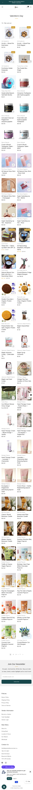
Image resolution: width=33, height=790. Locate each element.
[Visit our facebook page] (2, 762)
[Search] (30, 7)
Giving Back (5, 731)
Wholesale (4, 739)
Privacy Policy (5, 702)
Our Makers (5, 736)
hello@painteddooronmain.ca (9, 748)
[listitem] (16, 2)
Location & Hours (6, 734)
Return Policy (5, 697)
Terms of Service (6, 705)
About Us (4, 728)
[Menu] (2, 7)
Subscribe (16, 681)
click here (19, 2)
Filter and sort (7, 23)
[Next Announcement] (30, 2)
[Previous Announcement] (3, 2)
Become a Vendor (6, 714)
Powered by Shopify (16, 785)
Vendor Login (5, 719)
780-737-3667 (5, 751)
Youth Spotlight (6, 717)
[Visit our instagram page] (6, 762)
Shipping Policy (6, 700)
